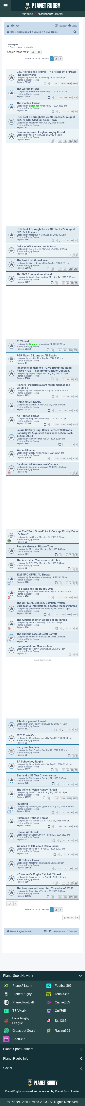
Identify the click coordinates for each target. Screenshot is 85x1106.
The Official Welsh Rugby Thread (37, 789)
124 (60, 141)
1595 (75, 424)
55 (76, 770)
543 (75, 269)
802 (70, 826)
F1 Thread (23, 341)
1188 (63, 798)
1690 (69, 458)
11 (72, 784)
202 (75, 97)
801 (65, 826)
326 (65, 897)
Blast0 (32, 453)
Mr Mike (33, 636)
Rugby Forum (32, 80)
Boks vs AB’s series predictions (36, 246)
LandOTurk (35, 792)
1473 (63, 83)
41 (76, 812)
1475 (75, 83)
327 (70, 897)
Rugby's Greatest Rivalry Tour (35, 546)
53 (68, 770)
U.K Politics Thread (28, 860)
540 (60, 269)
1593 (63, 424)
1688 (57, 458)
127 (75, 141)
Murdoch (33, 549)
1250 (75, 614)
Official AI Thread (27, 832)
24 (72, 240)
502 (65, 350)
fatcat (32, 135)
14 (72, 111)
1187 (57, 798)
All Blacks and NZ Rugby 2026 (35, 588)
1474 (69, 83)
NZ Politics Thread (28, 415)
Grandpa (34, 344)
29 (63, 396)
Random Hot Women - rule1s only (37, 464)
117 (60, 597)
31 (72, 396)
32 (76, 396)
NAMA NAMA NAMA (29, 401)
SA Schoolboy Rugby (30, 761)
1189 (69, 798)
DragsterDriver (36, 835)
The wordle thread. (28, 88)
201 (70, 97)
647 (70, 868)
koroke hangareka (38, 277)
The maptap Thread (28, 103)
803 (75, 826)
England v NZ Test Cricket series (36, 775)
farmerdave (35, 577)
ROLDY (33, 563)
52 (63, 770)
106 (75, 410)
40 (76, 379)
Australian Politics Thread (32, 817)
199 (60, 97)
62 (63, 283)
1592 (57, 424)
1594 (69, 424)
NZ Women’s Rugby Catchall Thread (39, 874)
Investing (22, 803)
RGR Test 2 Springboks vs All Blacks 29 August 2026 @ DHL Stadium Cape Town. (46, 118)
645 (60, 868)
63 (68, 283)
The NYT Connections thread (34, 274)
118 (65, 597)
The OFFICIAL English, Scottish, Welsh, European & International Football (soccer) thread (47, 604)
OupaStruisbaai (36, 738)
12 (63, 111)
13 (68, 111)
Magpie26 (34, 235)
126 (70, 141)
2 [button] (56, 59)
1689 (63, 458)
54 (72, 770)
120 (75, 597)
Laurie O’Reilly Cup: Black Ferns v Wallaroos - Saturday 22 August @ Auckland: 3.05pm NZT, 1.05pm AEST (45, 433)
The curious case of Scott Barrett (37, 633)
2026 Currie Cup (26, 735)
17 (63, 883)
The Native (34, 778)
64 (72, 283)
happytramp (35, 373)
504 (75, 350)
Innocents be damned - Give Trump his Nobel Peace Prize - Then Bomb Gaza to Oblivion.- (44, 369)
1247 (57, 614)
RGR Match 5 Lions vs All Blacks (37, 355)
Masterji (33, 122)
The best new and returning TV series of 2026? (45, 888)
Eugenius (34, 418)
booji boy (33, 649)
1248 (63, 614)
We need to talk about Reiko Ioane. (38, 846)
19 (72, 883)
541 (65, 269)
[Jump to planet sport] (44, 14)
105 (70, 410)
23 (68, 240)
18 (68, 883)
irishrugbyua (35, 263)
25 (76, 240)
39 (72, 379)
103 (60, 410)
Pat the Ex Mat (36, 820)
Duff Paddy (34, 390)
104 (65, 410)
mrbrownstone (36, 591)
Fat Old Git (34, 249)
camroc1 (33, 404)
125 (65, 141)
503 (70, 350)
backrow (33, 467)
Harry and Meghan (28, 747)
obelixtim (33, 849)
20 (76, 883)
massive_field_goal (38, 806)
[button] (60, 58)
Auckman (34, 77)
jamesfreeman (36, 608)
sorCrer (33, 537)
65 (76, 283)
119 (70, 597)
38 (68, 379)
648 (75, 868)
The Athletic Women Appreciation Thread (42, 619)
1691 (75, 458)
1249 (69, 614)
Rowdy (32, 439)
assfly (32, 358)
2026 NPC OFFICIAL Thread (33, 574)
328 (75, 897)
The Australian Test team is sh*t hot (38, 560)
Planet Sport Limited (67, 1091)
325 (60, 897)
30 (68, 396)
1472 (57, 83)
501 (60, 350)
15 (76, 111)
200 (65, 97)
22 (63, 240)
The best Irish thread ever (32, 260)
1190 (75, 798)
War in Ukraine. (26, 450)
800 (60, 826)
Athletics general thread (31, 721)
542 (70, 269)
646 (65, 868)
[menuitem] (15, 25)
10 (76, 729)
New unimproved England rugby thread (41, 132)
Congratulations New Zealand (35, 646)
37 (63, 379)
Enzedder (34, 91)
